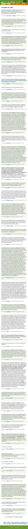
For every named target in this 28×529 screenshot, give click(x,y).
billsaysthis (8, 32)
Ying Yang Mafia (9, 398)
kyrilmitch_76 (9, 61)
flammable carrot (9, 277)
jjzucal (7, 346)
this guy (19, 125)
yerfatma (8, 143)
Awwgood (8, 311)
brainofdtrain (9, 75)
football (13, 15)
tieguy (7, 339)
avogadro (8, 164)
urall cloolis (8, 15)
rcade (7, 480)
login (12, 522)
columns (23, 3)
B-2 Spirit (8, 388)
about (8, 522)
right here (5, 294)
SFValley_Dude (9, 109)
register (21, 516)
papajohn (8, 187)
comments (18, 3)
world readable (23, 523)
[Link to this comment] (1, 26)
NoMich (7, 83)
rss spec (9, 523)
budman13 (8, 53)
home (14, 3)
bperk (7, 216)
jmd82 (7, 45)
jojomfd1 (8, 132)
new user (17, 522)
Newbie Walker (9, 505)
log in (17, 516)
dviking (7, 101)
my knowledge (9, 66)
